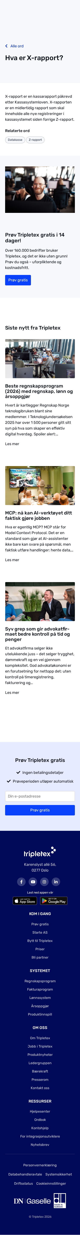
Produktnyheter (40, 1055)
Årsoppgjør (40, 1006)
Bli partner (40, 957)
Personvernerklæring (40, 1165)
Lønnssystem (40, 998)
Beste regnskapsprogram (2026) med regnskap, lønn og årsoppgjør (39, 391)
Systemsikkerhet (58, 1174)
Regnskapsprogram (40, 981)
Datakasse (15, 140)
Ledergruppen (40, 1063)
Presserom (40, 1080)
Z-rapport (35, 140)
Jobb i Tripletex (40, 1046)
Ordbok (40, 1120)
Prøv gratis (18, 280)
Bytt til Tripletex (40, 941)
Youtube (33, 882)
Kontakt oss (40, 1088)
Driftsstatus (23, 1183)
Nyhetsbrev (40, 1145)
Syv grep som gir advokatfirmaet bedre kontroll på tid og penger (37, 634)
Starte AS (40, 932)
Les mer (12, 444)
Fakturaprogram (40, 989)
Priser (40, 949)
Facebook (21, 882)
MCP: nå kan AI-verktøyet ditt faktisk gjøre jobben (38, 515)
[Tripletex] (40, 851)
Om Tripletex (40, 1038)
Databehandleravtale (25, 1174)
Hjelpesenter (40, 1111)
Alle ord (17, 46)
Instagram (44, 882)
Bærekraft (40, 1071)
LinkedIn (56, 882)
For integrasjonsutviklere (40, 1136)
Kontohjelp (40, 1128)
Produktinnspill (40, 1014)
